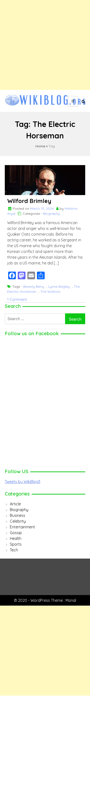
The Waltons (50, 291)
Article (15, 503)
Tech (14, 550)
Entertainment (22, 527)
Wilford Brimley (29, 200)
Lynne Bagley (59, 286)
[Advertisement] (45, 45)
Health (15, 538)
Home (40, 146)
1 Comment (17, 299)
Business (17, 515)
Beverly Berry (33, 286)
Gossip (16, 532)
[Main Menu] (73, 101)
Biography (51, 213)
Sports (16, 544)
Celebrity (18, 521)
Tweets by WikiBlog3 (22, 481)
